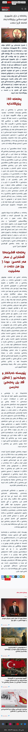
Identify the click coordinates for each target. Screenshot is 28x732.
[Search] (22, 9)
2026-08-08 (4, 687)
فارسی (14, 3)
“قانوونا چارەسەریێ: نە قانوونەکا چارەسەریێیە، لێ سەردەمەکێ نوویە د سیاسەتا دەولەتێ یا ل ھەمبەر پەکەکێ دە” (14, 680)
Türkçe (23, 2)
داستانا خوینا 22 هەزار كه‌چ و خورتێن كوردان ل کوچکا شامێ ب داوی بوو (14, 619)
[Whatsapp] (8, 576)
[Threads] (16, 576)
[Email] (21, 576)
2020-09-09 (3, 27)
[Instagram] (10, 576)
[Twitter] (18, 576)
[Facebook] (2, 576)
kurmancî (14, 2)
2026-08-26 (4, 625)
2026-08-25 (4, 656)
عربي (19, 2)
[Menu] (25, 9)
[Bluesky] (25, 724)
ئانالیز (8, 27)
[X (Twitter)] (7, 724)
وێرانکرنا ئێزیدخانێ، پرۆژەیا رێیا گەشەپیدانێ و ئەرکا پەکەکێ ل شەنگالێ (14, 710)
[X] (5, 576)
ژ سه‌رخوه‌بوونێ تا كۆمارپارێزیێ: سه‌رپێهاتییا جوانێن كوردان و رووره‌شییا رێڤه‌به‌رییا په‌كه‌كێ (16, 649)
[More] (23, 576)
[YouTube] (18, 724)
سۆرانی (4, 2)
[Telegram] (13, 576)
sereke (7, 579)
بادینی (9, 2)
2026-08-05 (4, 716)
